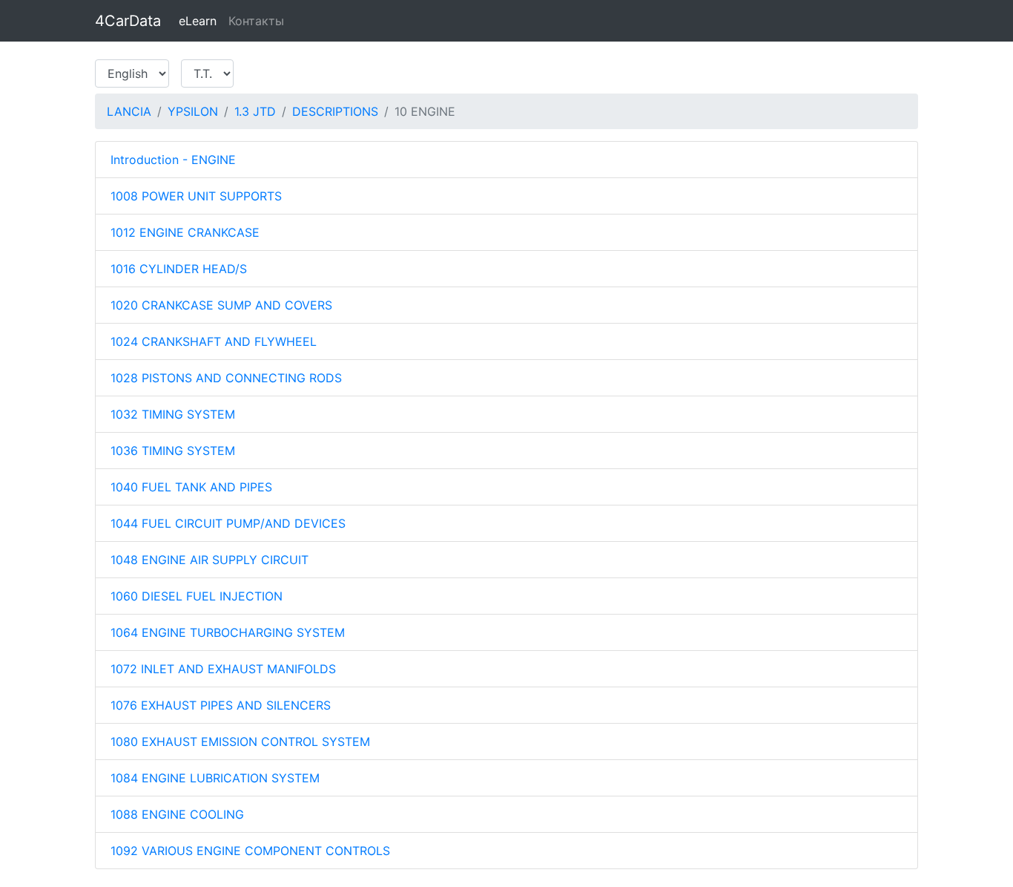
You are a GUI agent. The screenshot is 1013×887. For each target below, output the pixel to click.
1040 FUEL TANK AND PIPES (191, 486)
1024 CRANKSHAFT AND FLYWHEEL (213, 341)
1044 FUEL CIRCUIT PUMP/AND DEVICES (228, 523)
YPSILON (193, 111)
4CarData (128, 21)
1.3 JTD (255, 111)
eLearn (198, 20)
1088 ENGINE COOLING (177, 814)
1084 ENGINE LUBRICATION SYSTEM (215, 777)
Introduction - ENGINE (173, 159)
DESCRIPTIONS (335, 111)
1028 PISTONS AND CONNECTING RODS (226, 377)
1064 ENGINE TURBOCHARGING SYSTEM (227, 632)
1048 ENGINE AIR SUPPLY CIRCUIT (209, 559)
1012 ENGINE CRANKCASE (185, 232)
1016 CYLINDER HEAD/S (178, 268)
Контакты (256, 20)
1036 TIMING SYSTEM (172, 450)
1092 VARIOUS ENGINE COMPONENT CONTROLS (250, 850)
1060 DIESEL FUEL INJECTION (196, 596)
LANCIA (129, 111)
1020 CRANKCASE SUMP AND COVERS (221, 305)
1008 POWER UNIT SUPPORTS (196, 196)
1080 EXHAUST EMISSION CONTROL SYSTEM (240, 741)
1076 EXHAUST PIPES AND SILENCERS (220, 705)
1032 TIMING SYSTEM (172, 414)
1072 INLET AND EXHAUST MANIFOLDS (223, 668)
